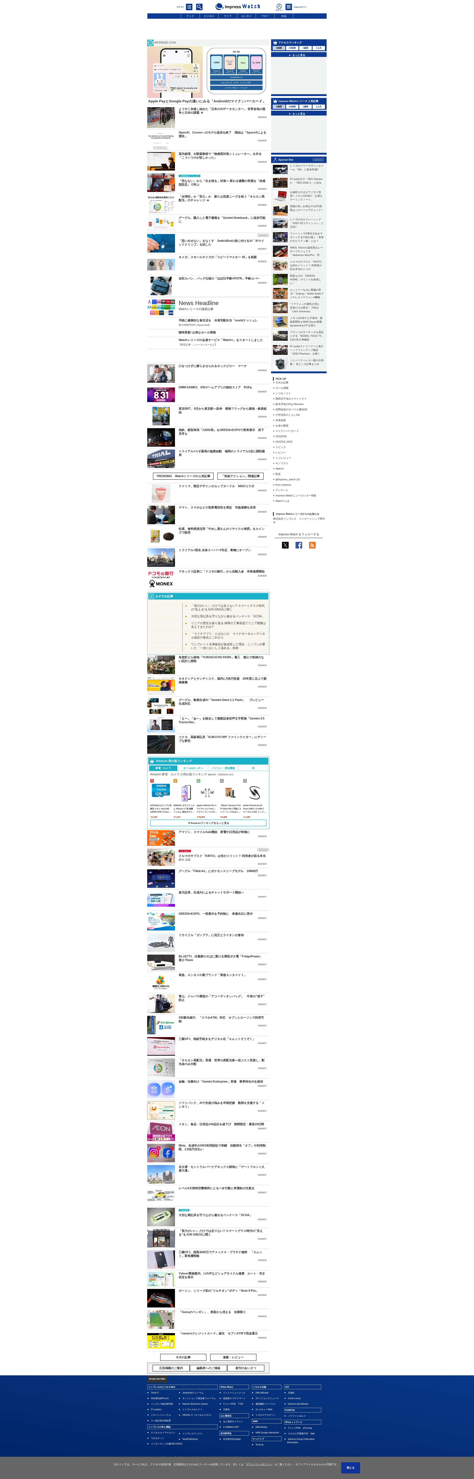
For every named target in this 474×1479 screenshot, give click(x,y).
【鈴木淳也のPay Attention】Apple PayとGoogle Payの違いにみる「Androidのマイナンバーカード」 (301, 65)
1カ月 (319, 48)
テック (190, 15)
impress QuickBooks (298, 1417)
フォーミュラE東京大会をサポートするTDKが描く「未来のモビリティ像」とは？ (307, 254)
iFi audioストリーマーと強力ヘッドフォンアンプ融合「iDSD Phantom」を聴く (306, 367)
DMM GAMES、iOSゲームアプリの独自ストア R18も (215, 401)
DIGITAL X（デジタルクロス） (197, 1428)
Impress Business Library (195, 1417)
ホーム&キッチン (193, 781)
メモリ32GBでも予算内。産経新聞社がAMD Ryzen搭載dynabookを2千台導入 (306, 339)
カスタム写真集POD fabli (301, 1447)
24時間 (292, 48)
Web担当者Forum (160, 1412)
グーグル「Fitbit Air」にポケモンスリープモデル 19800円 (218, 884)
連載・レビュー (233, 1371)
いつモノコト (283, 410)
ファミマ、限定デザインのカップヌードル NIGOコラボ (216, 499)
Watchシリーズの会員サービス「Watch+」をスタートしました (221, 358)
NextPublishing (190, 1452)
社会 (283, 15)
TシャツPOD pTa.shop (300, 1441)
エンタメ (246, 15)
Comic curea (294, 1412)
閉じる (351, 1467)
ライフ (228, 15)
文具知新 (281, 437)
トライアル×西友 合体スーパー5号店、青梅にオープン (215, 563)
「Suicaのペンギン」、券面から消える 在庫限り (212, 1325)
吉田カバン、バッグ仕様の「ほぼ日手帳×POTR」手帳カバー (219, 278)
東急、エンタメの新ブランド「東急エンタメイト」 (213, 988)
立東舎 (226, 1423)
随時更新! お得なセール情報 (197, 343)
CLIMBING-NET (231, 1440)
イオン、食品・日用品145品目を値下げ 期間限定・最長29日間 (221, 1137)
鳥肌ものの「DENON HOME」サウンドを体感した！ (305, 296)
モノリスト (282, 480)
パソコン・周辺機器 (223, 781)
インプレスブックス (192, 1447)
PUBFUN (290, 1423)
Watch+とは (282, 517)
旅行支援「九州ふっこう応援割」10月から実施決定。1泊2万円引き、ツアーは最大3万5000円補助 (301, 131)
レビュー (281, 469)
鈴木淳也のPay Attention (290, 421)
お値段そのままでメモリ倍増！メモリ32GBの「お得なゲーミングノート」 (306, 213)
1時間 (279, 48)
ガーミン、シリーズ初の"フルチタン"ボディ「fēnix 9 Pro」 (219, 1304)
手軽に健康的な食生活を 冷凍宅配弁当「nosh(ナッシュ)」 (219, 320)
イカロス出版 (259, 1400)
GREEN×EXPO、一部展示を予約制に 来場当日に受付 (216, 927)
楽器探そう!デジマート (234, 1412)
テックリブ (258, 1452)
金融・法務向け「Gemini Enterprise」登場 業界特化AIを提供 (221, 1095)
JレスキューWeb (264, 1423)
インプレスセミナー (192, 1423)
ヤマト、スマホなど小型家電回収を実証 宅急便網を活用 (217, 521)
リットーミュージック (234, 1406)
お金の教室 (282, 442)
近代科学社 (226, 1447)
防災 (278, 491)
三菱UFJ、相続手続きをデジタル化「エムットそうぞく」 (217, 1052)
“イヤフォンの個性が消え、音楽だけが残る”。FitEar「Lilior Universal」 (306, 324)
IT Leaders (156, 1423)
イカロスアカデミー (266, 1428)
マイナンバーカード (287, 448)
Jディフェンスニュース (267, 1412)
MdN (255, 1435)
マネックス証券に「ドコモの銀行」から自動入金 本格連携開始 (222, 585)
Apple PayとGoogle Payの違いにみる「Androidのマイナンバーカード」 (207, 101)
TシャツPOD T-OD (233, 1417)
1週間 (305, 48)
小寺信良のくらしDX (288, 431)
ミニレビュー (283, 474)
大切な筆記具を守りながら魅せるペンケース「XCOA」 (228, 630)
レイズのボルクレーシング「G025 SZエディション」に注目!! (307, 240)
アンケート (282, 507)
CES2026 (281, 453)
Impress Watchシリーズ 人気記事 (298, 108)
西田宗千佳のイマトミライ (291, 415)
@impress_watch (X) (288, 496)
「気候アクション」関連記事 (240, 489)
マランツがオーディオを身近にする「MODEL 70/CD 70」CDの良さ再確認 (307, 353)
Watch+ (280, 485)
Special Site (285, 176)
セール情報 (282, 404)
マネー (265, 15)
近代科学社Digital (232, 1452)
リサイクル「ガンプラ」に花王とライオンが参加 (211, 948)
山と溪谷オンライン (233, 1435)
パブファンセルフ (297, 1429)
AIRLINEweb (262, 1406)
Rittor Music (227, 1400)
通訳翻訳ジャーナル (266, 1417)
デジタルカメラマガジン (163, 1446)
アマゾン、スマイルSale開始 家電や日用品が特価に (214, 845)
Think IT (155, 1406)
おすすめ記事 (164, 610)
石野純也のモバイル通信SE (291, 426)
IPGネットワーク (293, 1435)
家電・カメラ (163, 781)
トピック (281, 464)
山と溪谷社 (226, 1429)
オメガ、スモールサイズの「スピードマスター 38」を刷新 (218, 257)
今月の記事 (282, 399)
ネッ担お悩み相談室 (161, 1434)
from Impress (283, 501)
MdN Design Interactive (267, 1446)
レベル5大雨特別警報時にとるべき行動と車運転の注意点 (216, 1201)
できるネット (157, 1451)
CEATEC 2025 (284, 458)
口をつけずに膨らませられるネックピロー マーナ (213, 379)
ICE (287, 1400)
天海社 (291, 1406)
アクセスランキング (290, 42)
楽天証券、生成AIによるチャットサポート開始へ (211, 906)
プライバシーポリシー (259, 1464)
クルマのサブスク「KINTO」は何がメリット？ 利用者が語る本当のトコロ (307, 282)
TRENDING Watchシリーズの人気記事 (183, 489)
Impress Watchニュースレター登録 (296, 512)
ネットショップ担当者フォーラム (199, 1412)
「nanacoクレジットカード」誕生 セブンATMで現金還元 (218, 1347)
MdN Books (261, 1440)
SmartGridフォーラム (193, 1406)
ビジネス (209, 15)
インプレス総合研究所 (162, 1417)
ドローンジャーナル (161, 1428)
